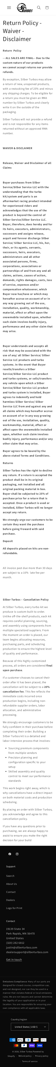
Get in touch (14, 959)
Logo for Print (14, 908)
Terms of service (29, 1061)
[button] (39, 8)
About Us (11, 884)
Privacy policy (42, 1056)
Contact (11, 892)
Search (10, 876)
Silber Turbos (26, 1051)
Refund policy (25, 1056)
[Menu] (9, 7)
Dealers (10, 900)
